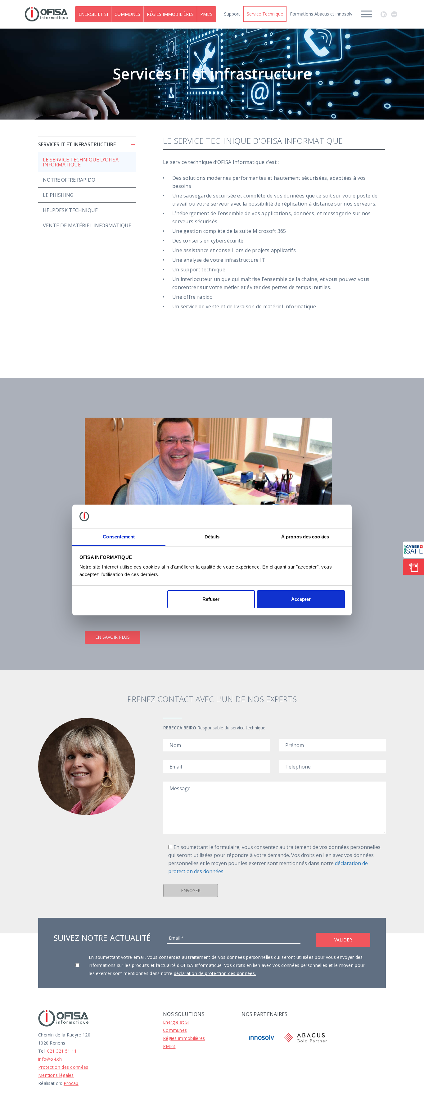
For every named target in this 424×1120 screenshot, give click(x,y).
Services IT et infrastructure (77, 144)
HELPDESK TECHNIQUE (70, 210)
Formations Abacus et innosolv (321, 14)
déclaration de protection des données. (215, 973)
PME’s (206, 14)
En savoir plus (112, 637)
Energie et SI (93, 14)
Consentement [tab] (119, 536)
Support (232, 14)
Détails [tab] (212, 536)
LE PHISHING (58, 195)
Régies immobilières (170, 14)
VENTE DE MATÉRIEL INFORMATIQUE (87, 225)
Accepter (301, 599)
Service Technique (265, 14)
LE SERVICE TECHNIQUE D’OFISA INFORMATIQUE (81, 162)
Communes (127, 14)
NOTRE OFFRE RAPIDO (69, 179)
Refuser (210, 599)
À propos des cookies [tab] (305, 536)
